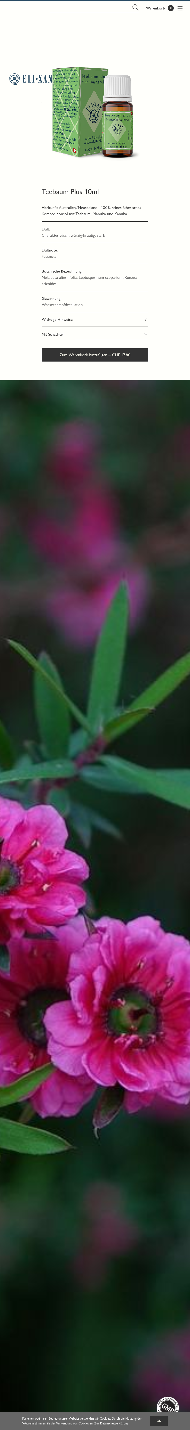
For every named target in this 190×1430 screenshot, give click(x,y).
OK (159, 1421)
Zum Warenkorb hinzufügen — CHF (95, 355)
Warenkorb (155, 8)
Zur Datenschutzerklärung (111, 1423)
